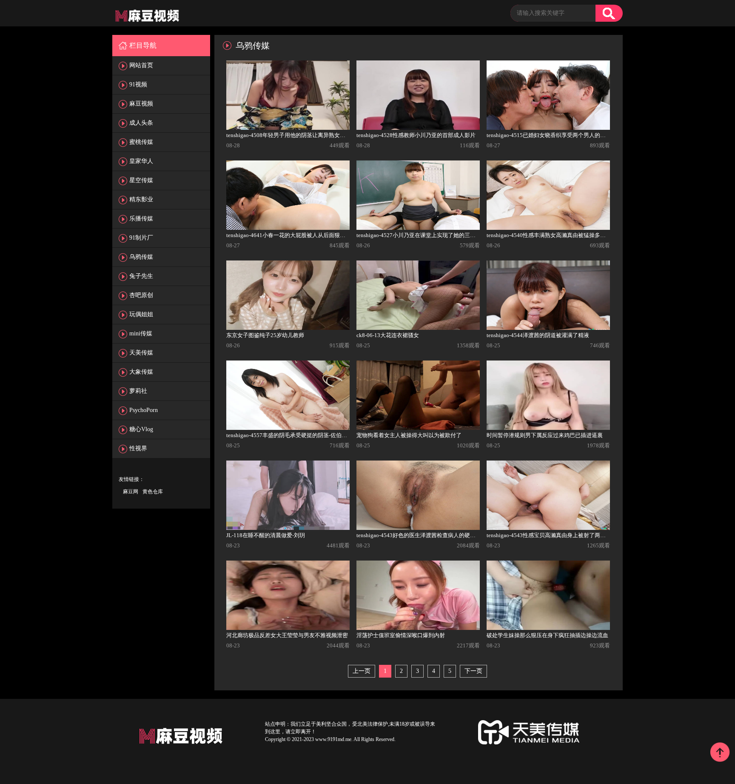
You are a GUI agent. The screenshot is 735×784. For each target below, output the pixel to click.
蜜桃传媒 (141, 142)
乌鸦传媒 (141, 257)
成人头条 (141, 123)
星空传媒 (141, 180)
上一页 (361, 671)
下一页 (473, 671)
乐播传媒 (141, 218)
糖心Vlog (141, 429)
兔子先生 (141, 276)
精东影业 (141, 199)
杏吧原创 (141, 295)
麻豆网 (130, 492)
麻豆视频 (141, 103)
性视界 (138, 448)
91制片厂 (141, 238)
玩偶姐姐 (141, 314)
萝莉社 (138, 391)
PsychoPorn (143, 410)
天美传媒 (141, 352)
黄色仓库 (152, 492)
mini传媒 (140, 333)
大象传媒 (141, 372)
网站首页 (141, 65)
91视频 (138, 84)
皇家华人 (141, 161)
